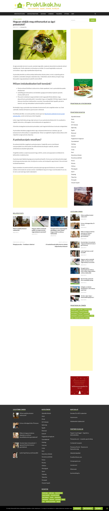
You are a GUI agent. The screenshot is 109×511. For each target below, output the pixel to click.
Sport (72, 171)
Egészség (73, 127)
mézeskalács (86, 313)
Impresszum (73, 417)
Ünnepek (73, 180)
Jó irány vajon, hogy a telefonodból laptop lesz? (87, 296)
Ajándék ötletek (75, 116)
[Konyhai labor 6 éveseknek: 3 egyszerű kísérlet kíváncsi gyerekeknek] (75, 242)
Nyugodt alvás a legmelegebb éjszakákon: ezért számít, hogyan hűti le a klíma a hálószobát (59, 231)
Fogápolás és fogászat (77, 138)
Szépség (73, 174)
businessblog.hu (75, 473)
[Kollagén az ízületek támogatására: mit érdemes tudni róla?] (75, 287)
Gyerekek (51, 13)
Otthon (66, 13)
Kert (72, 13)
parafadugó (86, 315)
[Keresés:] (83, 20)
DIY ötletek (74, 125)
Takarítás (59, 13)
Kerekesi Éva (23, 27)
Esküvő (73, 136)
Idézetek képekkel (75, 453)
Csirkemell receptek (76, 443)
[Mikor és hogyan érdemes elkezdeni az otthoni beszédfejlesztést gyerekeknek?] (75, 232)
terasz (92, 315)
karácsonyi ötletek (84, 311)
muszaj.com (73, 465)
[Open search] (95, 14)
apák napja (80, 309)
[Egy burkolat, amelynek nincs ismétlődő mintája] (75, 279)
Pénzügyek (74, 169)
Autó (72, 119)
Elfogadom (77, 508)
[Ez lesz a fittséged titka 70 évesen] (75, 223)
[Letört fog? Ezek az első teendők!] (75, 251)
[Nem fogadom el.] (107, 508)
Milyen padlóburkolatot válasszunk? (87, 215)
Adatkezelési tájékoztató (77, 421)
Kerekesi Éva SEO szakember (78, 413)
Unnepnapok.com (75, 461)
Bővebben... (98, 508)
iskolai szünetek (74, 311)
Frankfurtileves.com (76, 457)
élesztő (87, 317)
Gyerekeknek (75, 141)
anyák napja (73, 309)
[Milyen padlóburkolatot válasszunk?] (21, 222)
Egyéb (73, 130)
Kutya (73, 160)
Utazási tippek (75, 182)
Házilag (73, 144)
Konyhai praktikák (32, 13)
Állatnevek (73, 469)
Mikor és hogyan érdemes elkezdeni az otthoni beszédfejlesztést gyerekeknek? (87, 234)
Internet (73, 147)
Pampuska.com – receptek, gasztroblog (81, 439)
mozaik (80, 313)
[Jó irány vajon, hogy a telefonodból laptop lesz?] (75, 296)
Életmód (43, 13)
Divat (72, 122)
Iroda (72, 149)
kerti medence (74, 313)
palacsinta (80, 315)
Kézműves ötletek (19, 13)
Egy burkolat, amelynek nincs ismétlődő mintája (87, 279)
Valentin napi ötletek (79, 317)
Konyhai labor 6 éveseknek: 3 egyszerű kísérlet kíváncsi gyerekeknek (88, 243)
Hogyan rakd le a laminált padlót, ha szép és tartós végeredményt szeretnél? (39, 230)
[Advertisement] (40, 191)
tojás (72, 317)
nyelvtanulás (74, 315)
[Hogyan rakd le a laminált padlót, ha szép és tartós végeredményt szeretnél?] (40, 222)
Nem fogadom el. (88, 508)
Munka (73, 163)
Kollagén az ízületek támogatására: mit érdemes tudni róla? (88, 288)
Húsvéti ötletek (87, 309)
